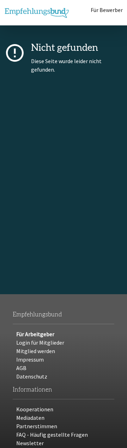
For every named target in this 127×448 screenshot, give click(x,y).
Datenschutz (31, 376)
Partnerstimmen (36, 426)
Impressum (30, 359)
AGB (21, 367)
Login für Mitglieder (40, 342)
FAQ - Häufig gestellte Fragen (52, 434)
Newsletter (30, 443)
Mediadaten (30, 417)
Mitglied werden (35, 351)
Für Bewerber (107, 9)
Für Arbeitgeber (35, 334)
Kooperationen (34, 409)
